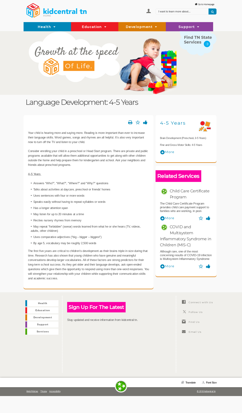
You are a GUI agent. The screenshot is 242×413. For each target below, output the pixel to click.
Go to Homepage (206, 4)
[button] (54, 27)
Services (209, 58)
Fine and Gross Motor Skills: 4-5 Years (181, 144)
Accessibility (54, 391)
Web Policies (32, 391)
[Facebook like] (145, 122)
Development (140, 27)
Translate (190, 382)
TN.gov (43, 391)
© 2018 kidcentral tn (206, 391)
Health (45, 27)
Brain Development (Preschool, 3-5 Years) (183, 137)
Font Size (210, 382)
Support (187, 27)
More (170, 152)
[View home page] (33, 10)
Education (92, 27)
